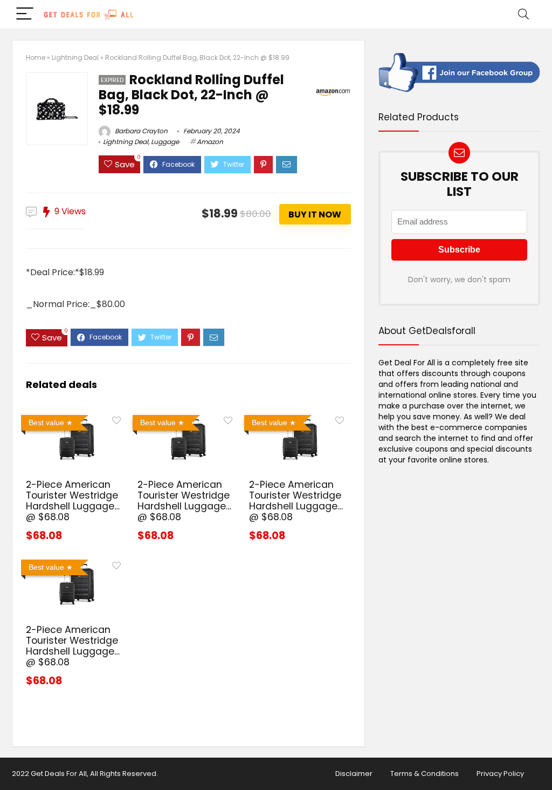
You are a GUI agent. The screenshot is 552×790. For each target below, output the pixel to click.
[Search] (523, 14)
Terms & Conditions (424, 773)
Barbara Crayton (140, 130)
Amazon (210, 141)
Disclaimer (353, 773)
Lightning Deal (75, 57)
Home (35, 57)
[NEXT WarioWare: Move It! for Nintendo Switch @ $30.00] (541, 763)
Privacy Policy (500, 773)
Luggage (165, 141)
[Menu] (25, 14)
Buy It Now (314, 214)
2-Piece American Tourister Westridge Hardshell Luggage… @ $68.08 (73, 500)
